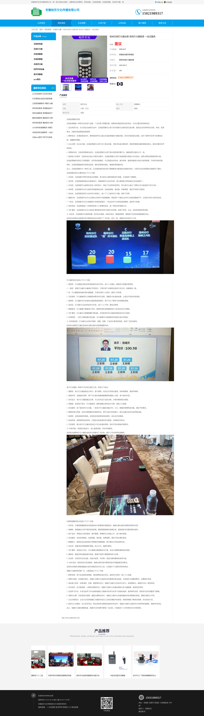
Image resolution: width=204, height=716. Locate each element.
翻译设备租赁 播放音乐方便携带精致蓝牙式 (43, 118)
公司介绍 (102, 23)
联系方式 (162, 23)
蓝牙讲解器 (38, 74)
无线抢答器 (38, 44)
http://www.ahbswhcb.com (71, 618)
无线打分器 (57, 29)
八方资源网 (51, 707)
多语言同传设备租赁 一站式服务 (43, 132)
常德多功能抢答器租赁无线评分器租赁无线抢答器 (163, 675)
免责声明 (59, 707)
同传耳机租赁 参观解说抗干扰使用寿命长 (43, 108)
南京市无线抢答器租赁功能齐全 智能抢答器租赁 (49, 675)
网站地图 (75, 707)
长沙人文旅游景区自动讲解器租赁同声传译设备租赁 (136, 675)
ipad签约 (37, 79)
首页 (41, 29)
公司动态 (122, 23)
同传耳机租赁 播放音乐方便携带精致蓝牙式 (43, 123)
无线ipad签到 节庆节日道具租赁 (43, 137)
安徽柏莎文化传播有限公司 (47, 704)
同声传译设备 (39, 69)
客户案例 (142, 23)
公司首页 (41, 23)
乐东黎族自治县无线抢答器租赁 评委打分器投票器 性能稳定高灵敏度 (43, 99)
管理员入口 (67, 707)
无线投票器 (38, 59)
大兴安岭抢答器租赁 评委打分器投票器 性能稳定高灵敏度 (43, 128)
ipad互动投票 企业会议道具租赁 (43, 94)
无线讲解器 (38, 54)
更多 (53, 88)
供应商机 (61, 23)
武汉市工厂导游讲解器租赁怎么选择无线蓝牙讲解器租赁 (109, 675)
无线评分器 (38, 64)
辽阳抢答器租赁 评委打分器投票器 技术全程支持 (43, 103)
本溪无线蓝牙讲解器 (73, 675)
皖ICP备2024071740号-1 (62, 700)
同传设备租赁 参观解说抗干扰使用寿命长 (43, 113)
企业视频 (81, 23)
